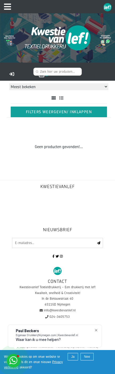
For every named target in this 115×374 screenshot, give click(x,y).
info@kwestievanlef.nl (60, 310)
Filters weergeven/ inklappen (59, 111)
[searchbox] (57, 72)
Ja (73, 357)
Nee (87, 357)
